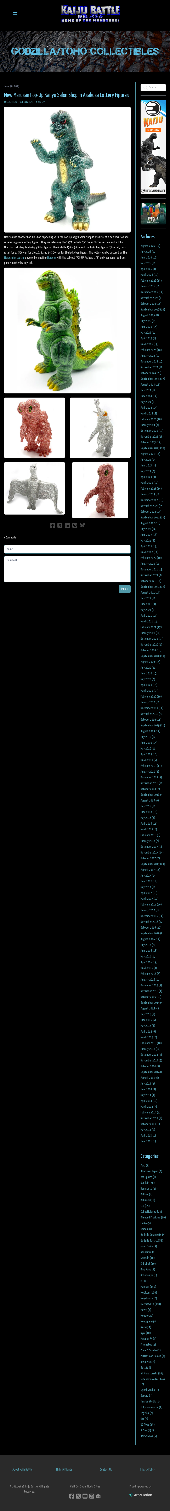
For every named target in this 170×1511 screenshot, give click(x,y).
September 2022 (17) (153, 517)
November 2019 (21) (152, 713)
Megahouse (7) (149, 1298)
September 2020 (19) (153, 656)
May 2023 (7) (148, 471)
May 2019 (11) (149, 748)
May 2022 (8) (148, 540)
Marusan (40, 102)
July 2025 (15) (149, 321)
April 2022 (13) (149, 546)
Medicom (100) (149, 1292)
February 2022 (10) (151, 558)
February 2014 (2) (150, 1112)
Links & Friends (64, 1469)
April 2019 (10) (149, 754)
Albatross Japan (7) (151, 1171)
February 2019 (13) (151, 765)
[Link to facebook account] (71, 1496)
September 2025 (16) (153, 309)
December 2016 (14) (152, 916)
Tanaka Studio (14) (151, 1401)
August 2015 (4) (150, 1008)
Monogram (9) (148, 1321)
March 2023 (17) (149, 482)
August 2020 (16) (150, 661)
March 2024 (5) (149, 413)
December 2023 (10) (152, 430)
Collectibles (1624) (151, 1211)
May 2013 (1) (148, 1129)
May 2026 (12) (149, 263)
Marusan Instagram (14, 257)
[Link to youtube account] (85, 1496)
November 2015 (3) (151, 991)
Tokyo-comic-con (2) (151, 1407)
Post (124, 588)
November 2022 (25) (152, 506)
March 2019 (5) (149, 760)
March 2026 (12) (149, 274)
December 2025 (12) (152, 292)
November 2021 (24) (152, 575)
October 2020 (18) (151, 650)
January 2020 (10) (150, 702)
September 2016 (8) (152, 933)
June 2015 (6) (148, 1020)
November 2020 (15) (152, 644)
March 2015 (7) (149, 1037)
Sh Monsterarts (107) (152, 1373)
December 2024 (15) (152, 361)
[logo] (90, 13)
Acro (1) (145, 1165)
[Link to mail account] (98, 1496)
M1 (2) (144, 1281)
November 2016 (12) (152, 921)
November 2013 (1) (151, 1118)
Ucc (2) (144, 1418)
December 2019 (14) (152, 708)
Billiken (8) (146, 1194)
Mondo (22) (147, 1315)
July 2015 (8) (148, 1014)
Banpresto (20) (149, 1188)
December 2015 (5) (151, 985)
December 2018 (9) (151, 777)
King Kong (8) (148, 1269)
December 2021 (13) (152, 569)
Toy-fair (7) (147, 1413)
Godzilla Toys (26, 102)
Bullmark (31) (148, 1200)
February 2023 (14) (151, 488)
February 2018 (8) (150, 835)
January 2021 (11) (150, 633)
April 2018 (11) (149, 823)
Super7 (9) (146, 1395)
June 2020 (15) (149, 673)
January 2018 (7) (150, 841)
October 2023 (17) (151, 442)
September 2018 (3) (152, 794)
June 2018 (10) (149, 812)
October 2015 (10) (151, 997)
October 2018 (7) (150, 789)
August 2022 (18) (150, 523)
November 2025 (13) (152, 298)
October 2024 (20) (151, 373)
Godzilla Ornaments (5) (153, 1234)
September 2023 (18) (153, 448)
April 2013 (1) (148, 1135)
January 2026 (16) (150, 286)
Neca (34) (146, 1327)
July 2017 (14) (149, 875)
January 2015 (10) (150, 1049)
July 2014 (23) (149, 1083)
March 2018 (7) (149, 829)
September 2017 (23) (153, 864)
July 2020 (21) (149, 667)
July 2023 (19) (149, 459)
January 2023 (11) (150, 494)
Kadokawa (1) (148, 1252)
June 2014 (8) (148, 1089)
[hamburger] (15, 13)
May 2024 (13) (149, 402)
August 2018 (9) (150, 800)
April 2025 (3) (148, 338)
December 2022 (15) (152, 500)
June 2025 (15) (149, 326)
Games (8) (146, 1229)
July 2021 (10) (149, 598)
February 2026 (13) (151, 280)
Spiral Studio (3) (150, 1390)
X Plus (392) (147, 1430)
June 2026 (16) (149, 257)
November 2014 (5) (151, 1060)
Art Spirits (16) (149, 1177)
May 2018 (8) (148, 817)
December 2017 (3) (151, 846)
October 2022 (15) (151, 511)
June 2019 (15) (149, 742)
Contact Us (106, 1469)
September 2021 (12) (153, 586)
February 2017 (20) (151, 904)
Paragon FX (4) (148, 1338)
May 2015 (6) (148, 1025)
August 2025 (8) (150, 315)
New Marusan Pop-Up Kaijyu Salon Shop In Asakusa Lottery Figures (66, 95)
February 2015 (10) (151, 1043)
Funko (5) (146, 1223)
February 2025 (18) (151, 350)
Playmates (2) (148, 1344)
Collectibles (10, 102)
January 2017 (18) (150, 910)
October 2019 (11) (151, 719)
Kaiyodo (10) (148, 1258)
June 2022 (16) (149, 534)
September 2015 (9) (152, 1002)
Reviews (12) (148, 1361)
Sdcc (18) (146, 1367)
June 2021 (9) (148, 604)
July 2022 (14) (149, 529)
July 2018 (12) (149, 806)
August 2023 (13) (150, 454)
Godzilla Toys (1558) (152, 1240)
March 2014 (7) (149, 1106)
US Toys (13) (148, 1424)
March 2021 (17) (149, 621)
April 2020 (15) (149, 685)
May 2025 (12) (149, 332)
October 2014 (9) (150, 1066)
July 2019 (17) (149, 737)
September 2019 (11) (153, 725)
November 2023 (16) (152, 436)
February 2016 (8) (150, 973)
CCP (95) (145, 1206)
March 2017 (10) (149, 898)
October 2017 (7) (150, 858)
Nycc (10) (146, 1333)
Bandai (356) (148, 1182)
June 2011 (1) (148, 1141)
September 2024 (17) (153, 378)
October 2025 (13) (151, 303)
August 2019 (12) (150, 731)
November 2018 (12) (152, 783)
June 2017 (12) (149, 881)
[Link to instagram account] (91, 1496)
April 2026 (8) (148, 269)
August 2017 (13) (150, 869)
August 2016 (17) (150, 939)
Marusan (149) (148, 1286)
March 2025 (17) (149, 344)
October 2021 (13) (151, 581)
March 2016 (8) (149, 968)
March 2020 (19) (149, 690)
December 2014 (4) (151, 1054)
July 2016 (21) (149, 945)
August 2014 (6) (150, 1077)
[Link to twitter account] (78, 1496)
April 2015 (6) (148, 1031)
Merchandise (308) (151, 1304)
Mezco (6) (146, 1310)
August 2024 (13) (150, 384)
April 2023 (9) (148, 477)
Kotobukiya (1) (149, 1275)
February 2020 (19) (151, 696)
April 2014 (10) (149, 1101)
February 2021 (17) (151, 627)
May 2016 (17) (149, 956)
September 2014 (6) (152, 1072)
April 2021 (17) (149, 615)
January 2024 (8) (150, 425)
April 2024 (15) (149, 407)
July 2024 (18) (149, 390)
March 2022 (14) (149, 552)
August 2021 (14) (150, 592)
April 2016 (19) (149, 962)
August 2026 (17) (150, 246)
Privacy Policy (147, 1469)
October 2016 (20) (151, 927)
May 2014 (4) (148, 1095)
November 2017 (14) (152, 852)
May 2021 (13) (149, 609)
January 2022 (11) (150, 563)
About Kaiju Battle (22, 1469)
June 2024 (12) (149, 396)
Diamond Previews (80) (153, 1217)
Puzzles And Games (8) (153, 1356)
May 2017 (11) (149, 887)
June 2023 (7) (148, 465)
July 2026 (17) (149, 251)
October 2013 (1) (150, 1124)
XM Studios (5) (149, 1436)
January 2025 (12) (150, 355)
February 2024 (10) (151, 419)
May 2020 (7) (148, 679)
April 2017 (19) (149, 893)
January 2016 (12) (150, 979)
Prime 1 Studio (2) (151, 1350)
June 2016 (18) (149, 950)
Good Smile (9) (149, 1246)
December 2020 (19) (152, 638)
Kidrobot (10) (148, 1263)
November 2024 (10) (152, 367)
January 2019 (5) (150, 771)
